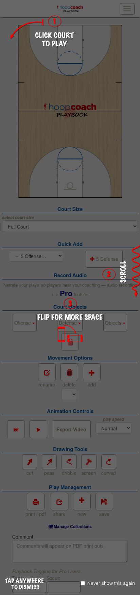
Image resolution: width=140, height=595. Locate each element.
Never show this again (111, 583)
